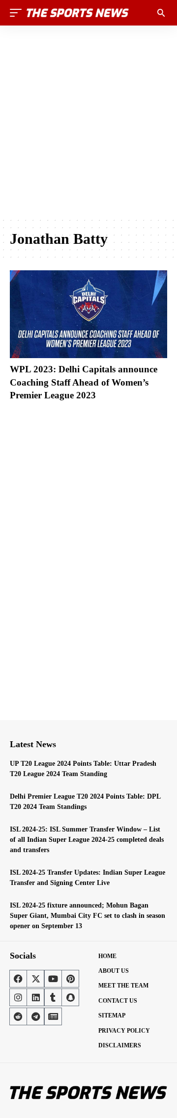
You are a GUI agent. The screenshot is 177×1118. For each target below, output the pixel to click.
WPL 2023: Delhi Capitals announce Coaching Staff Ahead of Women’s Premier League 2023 (83, 382)
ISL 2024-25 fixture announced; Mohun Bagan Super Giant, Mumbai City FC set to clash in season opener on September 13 (87, 916)
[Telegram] (35, 1016)
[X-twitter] (35, 979)
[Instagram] (18, 997)
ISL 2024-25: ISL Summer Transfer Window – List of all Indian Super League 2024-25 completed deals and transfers (87, 840)
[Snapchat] (70, 997)
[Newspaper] (53, 1016)
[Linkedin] (35, 997)
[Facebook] (18, 979)
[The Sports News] (78, 13)
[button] (18, 13)
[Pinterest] (70, 979)
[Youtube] (53, 979)
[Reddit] (18, 1016)
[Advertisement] (88, 121)
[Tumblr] (53, 997)
